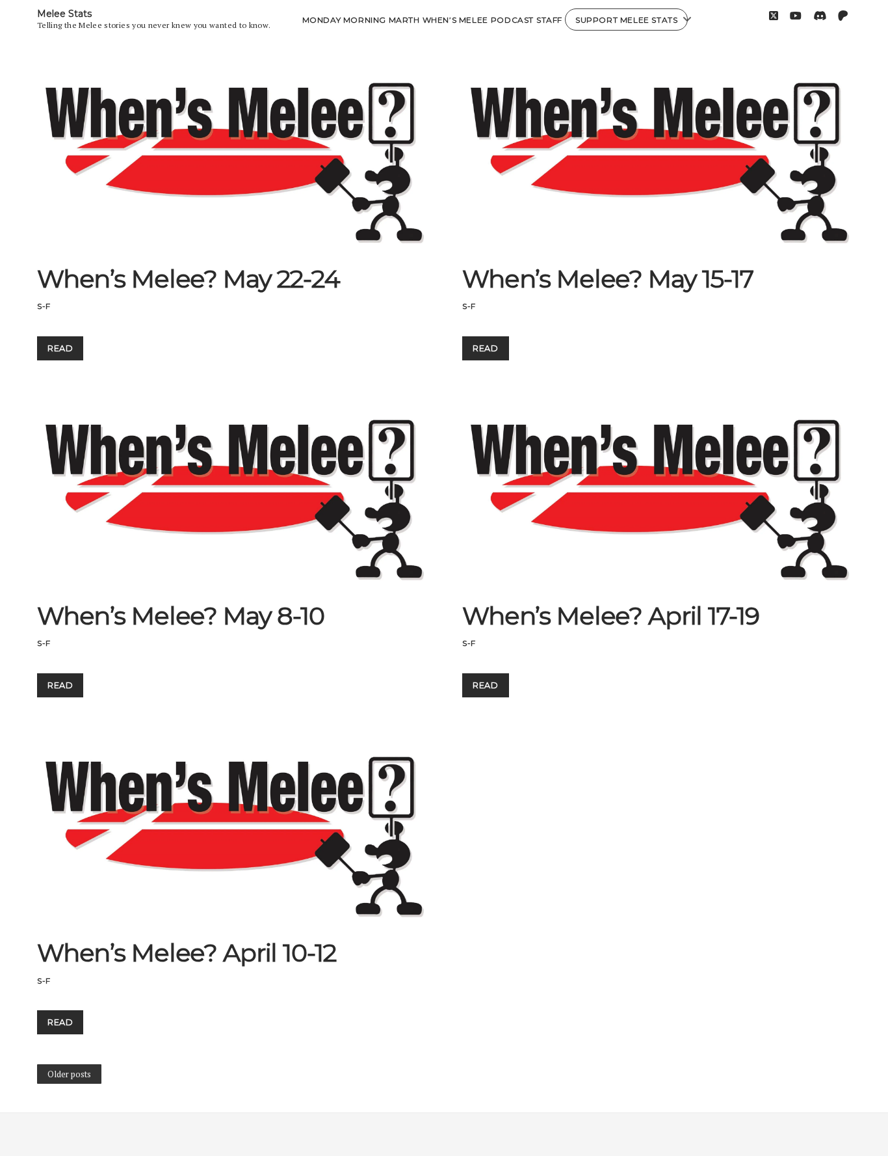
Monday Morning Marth (361, 20)
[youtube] (796, 16)
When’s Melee (455, 20)
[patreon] (843, 16)
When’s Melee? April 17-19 (656, 489)
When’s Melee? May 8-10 (231, 489)
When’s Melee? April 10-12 (231, 826)
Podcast (512, 20)
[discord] (819, 16)
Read (65, 351)
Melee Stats (64, 14)
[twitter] (773, 16)
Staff (549, 20)
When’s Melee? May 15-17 (656, 152)
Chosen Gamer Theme (393, 1134)
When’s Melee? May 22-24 (231, 152)
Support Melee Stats (626, 20)
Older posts (69, 1074)
